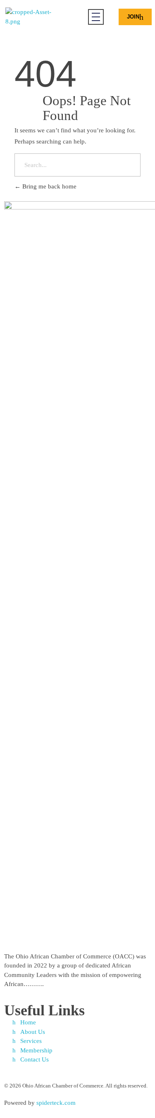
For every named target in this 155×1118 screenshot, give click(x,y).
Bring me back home (48, 186)
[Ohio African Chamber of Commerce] (35, 16)
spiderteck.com (56, 1102)
